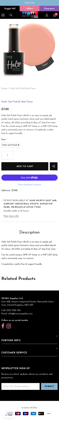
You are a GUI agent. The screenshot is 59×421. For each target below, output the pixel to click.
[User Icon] (46, 15)
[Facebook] (2, 326)
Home (4, 88)
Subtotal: (5, 190)
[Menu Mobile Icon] (3, 15)
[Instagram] (8, 326)
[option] (29, 3)
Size (4, 139)
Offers (29, 9)
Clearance (49, 9)
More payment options (29, 184)
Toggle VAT (10, 9)
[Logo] (30, 14)
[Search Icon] (11, 15)
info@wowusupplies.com (20, 314)
